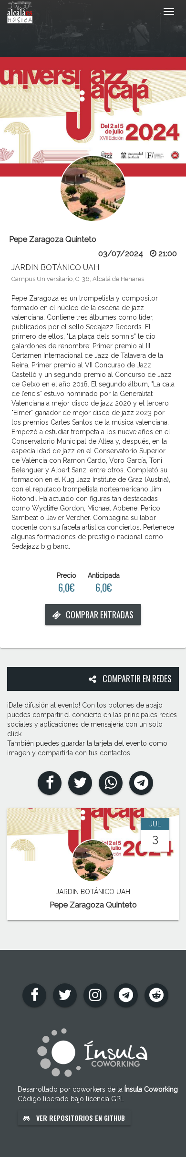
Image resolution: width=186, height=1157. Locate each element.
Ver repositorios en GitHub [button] (79, 1118)
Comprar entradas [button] (100, 614)
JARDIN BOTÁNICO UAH (55, 267)
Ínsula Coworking (151, 1089)
